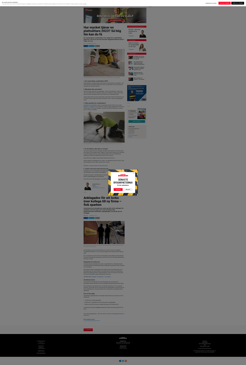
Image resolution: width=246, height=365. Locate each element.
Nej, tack (128, 189)
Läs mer (84, 3)
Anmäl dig (118, 189)
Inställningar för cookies (211, 3)
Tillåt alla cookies (224, 3)
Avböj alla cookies (238, 3)
